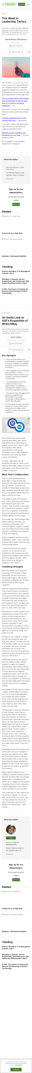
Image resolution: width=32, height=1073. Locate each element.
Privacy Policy (18, 1065)
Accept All (16, 1069)
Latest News (6, 313)
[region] (16, 1066)
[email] (22, 52)
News (3, 13)
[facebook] (10, 52)
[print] (29, 52)
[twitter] (16, 52)
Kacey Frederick (16, 337)
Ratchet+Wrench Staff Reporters (16, 39)
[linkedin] (13, 52)
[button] (3, 4)
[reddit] (19, 52)
